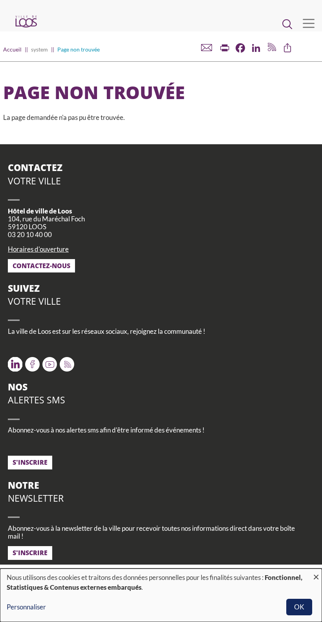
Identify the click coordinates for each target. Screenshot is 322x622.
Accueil (12, 49)
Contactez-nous (41, 265)
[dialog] (161, 595)
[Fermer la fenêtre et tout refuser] (316, 573)
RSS (65, 361)
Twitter (15, 361)
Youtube (49, 361)
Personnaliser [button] (26, 607)
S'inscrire (30, 462)
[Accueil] (26, 21)
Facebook (32, 361)
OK (299, 607)
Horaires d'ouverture (38, 249)
